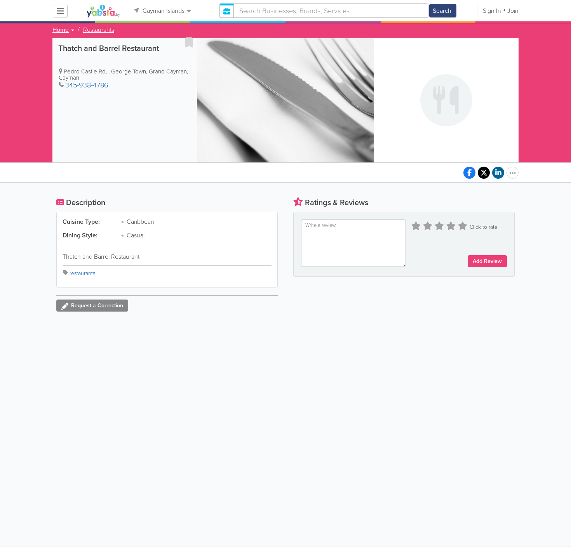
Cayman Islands (163, 10)
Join (513, 10)
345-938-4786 (86, 85)
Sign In (492, 10)
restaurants (82, 273)
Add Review (487, 261)
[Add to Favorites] (189, 42)
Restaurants (98, 30)
